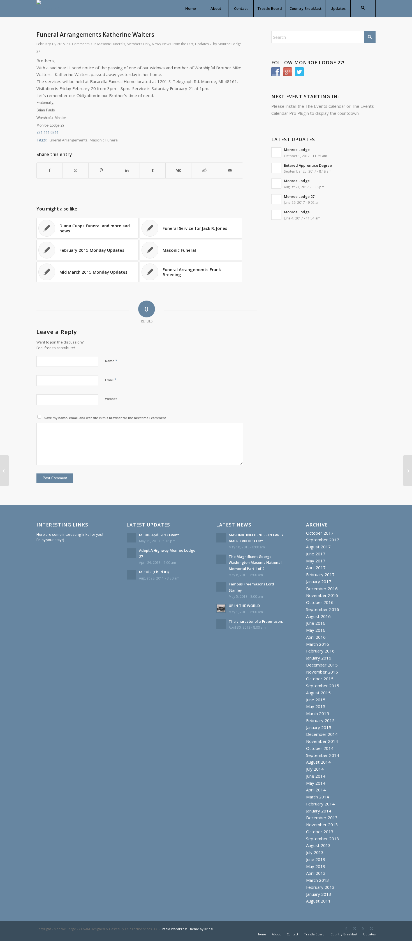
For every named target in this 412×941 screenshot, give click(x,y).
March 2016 (317, 644)
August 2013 (318, 845)
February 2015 (320, 720)
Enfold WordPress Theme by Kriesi (187, 929)
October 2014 (320, 748)
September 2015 (322, 685)
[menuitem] (190, 8)
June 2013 (315, 859)
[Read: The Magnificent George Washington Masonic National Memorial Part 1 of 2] (221, 559)
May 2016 (315, 630)
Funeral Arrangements (67, 140)
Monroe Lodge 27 (299, 196)
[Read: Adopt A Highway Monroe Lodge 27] (131, 553)
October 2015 (320, 678)
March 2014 (317, 797)
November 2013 (322, 824)
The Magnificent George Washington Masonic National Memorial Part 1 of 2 (255, 562)
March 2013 (317, 880)
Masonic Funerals (111, 44)
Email (110, 379)
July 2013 (315, 852)
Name (111, 360)
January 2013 (318, 894)
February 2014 (320, 804)
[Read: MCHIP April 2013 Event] (131, 538)
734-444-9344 (47, 132)
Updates (202, 44)
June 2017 (315, 554)
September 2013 (322, 838)
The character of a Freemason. (256, 621)
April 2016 (316, 637)
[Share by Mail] (230, 170)
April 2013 (316, 873)
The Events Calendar (325, 106)
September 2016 (322, 609)
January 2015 (318, 727)
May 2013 (315, 866)
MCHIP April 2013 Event (159, 534)
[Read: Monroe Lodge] (276, 152)
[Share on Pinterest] (101, 170)
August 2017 (318, 547)
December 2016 (322, 588)
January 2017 (318, 581)
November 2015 (322, 672)
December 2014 (322, 734)
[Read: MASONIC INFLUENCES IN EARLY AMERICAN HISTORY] (221, 538)
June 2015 (315, 699)
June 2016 (315, 623)
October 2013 (320, 831)
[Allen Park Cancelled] (4, 470)
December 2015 (322, 665)
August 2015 (318, 692)
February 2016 (320, 651)
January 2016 (318, 658)
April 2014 (316, 790)
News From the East (177, 44)
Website (111, 399)
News (156, 44)
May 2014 (315, 783)
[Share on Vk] (178, 170)
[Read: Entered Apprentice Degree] (276, 168)
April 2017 (316, 567)
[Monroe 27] (49, 8)
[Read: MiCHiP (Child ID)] (131, 575)
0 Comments (79, 44)
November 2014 (322, 741)
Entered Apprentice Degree (308, 165)
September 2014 (322, 755)
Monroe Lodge (297, 149)
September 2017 (322, 539)
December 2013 (322, 817)
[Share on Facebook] (50, 170)
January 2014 (318, 811)
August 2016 (318, 616)
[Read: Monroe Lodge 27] (276, 199)
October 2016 (320, 602)
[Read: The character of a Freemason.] (221, 624)
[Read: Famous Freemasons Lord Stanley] (221, 587)
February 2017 (320, 574)
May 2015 (315, 706)
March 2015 (317, 713)
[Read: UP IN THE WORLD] (221, 608)
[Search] (363, 8)
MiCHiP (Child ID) (154, 571)
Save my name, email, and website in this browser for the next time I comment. (105, 418)
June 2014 (315, 776)
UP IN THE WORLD (244, 605)
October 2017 (320, 533)
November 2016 (322, 595)
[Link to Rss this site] (363, 928)
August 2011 (318, 901)
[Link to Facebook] (346, 928)
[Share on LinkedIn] (127, 170)
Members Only (138, 44)
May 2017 (315, 561)
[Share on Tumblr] (152, 170)
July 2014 (315, 769)
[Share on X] (75, 170)
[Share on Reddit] (204, 170)
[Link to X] (354, 928)
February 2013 (320, 887)
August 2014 (318, 762)
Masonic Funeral (104, 140)
